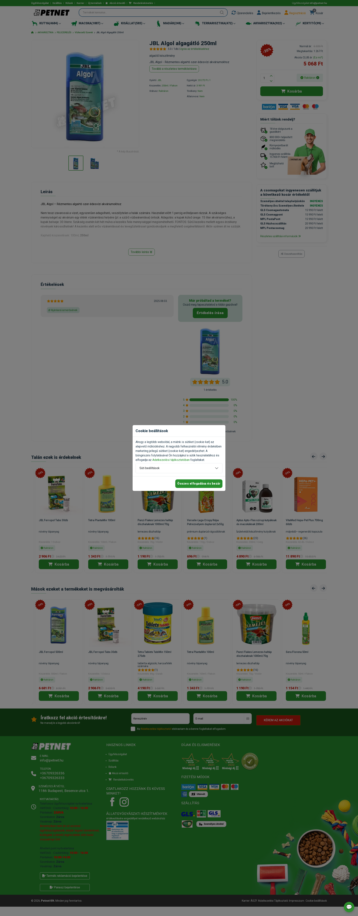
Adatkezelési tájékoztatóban (171, 460)
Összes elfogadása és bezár (198, 483)
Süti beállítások (149, 468)
